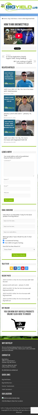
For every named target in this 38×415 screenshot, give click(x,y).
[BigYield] (19, 6)
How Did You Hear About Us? (11, 246)
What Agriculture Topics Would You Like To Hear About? (17, 237)
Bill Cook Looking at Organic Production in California (23, 61)
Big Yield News (12, 18)
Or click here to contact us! (10, 370)
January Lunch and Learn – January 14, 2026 (16, 285)
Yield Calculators (7, 389)
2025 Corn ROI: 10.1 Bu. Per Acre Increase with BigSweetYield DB (16, 139)
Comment (7, 160)
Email (6, 186)
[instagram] (26, 268)
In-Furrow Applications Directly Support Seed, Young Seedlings (16, 56)
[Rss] (11, 268)
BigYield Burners (7, 383)
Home (5, 18)
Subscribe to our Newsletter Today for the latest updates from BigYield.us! (17, 215)
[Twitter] (19, 268)
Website (6, 192)
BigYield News (6, 379)
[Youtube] (22, 268)
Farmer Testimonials (8, 386)
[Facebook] (15, 268)
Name (6, 179)
